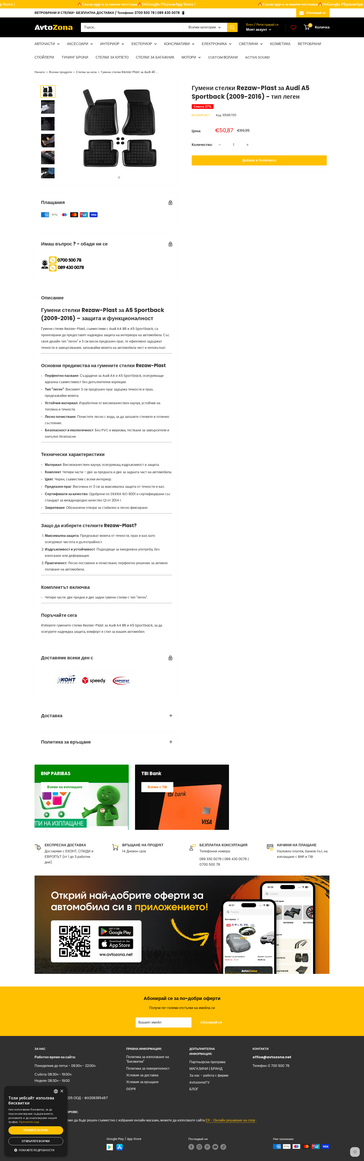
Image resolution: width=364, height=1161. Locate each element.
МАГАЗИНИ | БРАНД (205, 1068)
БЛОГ (193, 1089)
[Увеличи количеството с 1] (247, 144)
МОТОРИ (189, 57)
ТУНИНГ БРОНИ (75, 57)
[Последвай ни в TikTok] (223, 1147)
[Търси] (232, 27)
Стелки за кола (86, 72)
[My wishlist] (293, 27)
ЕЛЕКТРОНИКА (214, 43)
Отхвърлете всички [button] (36, 1141)
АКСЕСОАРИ (77, 43)
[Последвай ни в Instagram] (199, 1147)
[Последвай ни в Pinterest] (207, 1147)
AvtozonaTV (199, 1082)
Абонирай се (316, 13)
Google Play (145, 4)
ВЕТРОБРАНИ (309, 43)
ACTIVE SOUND (257, 57)
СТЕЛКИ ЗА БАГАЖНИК (155, 57)
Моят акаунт (257, 29)
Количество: (202, 144)
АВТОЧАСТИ (45, 43)
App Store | (173, 4)
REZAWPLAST (201, 115)
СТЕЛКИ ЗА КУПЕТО (112, 57)
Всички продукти (60, 72)
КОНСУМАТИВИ (177, 43)
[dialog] (35, 1121)
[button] (35, 1150)
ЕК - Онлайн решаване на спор (230, 1120)
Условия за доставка (142, 1075)
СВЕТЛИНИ (248, 43)
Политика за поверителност (148, 1068)
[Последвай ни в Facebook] (191, 1147)
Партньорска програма (207, 1062)
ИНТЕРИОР (109, 43)
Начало (40, 72)
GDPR (131, 1088)
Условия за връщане (142, 1082)
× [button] (61, 1091)
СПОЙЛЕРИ (44, 57)
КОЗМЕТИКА (280, 43)
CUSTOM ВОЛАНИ (223, 57)
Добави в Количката (259, 160)
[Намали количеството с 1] (219, 144)
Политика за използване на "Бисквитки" (147, 1059)
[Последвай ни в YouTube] (215, 1147)
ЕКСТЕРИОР (141, 43)
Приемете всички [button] (36, 1130)
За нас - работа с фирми (208, 1075)
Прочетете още (29, 1122)
